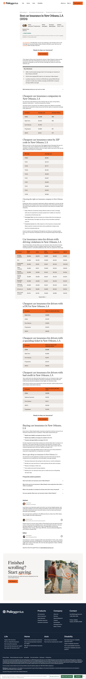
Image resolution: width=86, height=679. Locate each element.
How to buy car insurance (50, 640)
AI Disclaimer (48, 657)
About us (63, 3)
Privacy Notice (6, 657)
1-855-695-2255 (74, 616)
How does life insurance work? (12, 648)
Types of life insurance (10, 640)
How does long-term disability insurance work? (72, 640)
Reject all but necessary (67, 676)
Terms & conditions (34, 657)
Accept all (78, 676)
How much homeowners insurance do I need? (33, 643)
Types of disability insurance (71, 644)
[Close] (83, 676)
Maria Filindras (52, 26)
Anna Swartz (44, 26)
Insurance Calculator (43, 622)
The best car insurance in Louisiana (54, 12)
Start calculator (43, 54)
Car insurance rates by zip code (36, 12)
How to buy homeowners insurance (33, 640)
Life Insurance (41, 614)
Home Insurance (42, 616)
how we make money (32, 37)
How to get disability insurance (72, 646)
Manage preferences (54, 676)
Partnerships (57, 622)
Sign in (69, 3)
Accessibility (26, 657)
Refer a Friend (57, 626)
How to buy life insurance (10, 644)
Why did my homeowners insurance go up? (33, 646)
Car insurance (26, 43)
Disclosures (42, 657)
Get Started (12, 581)
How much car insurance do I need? (53, 642)
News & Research (58, 618)
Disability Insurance (42, 620)
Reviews (56, 616)
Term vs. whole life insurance (11, 642)
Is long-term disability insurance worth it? (72, 648)
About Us (56, 614)
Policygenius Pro (58, 624)
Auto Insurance (41, 618)
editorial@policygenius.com (47, 548)
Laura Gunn (30, 26)
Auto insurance (23, 12)
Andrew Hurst (37, 26)
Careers (56, 620)
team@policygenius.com (76, 614)
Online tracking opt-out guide (16, 657)
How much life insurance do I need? (13, 646)
